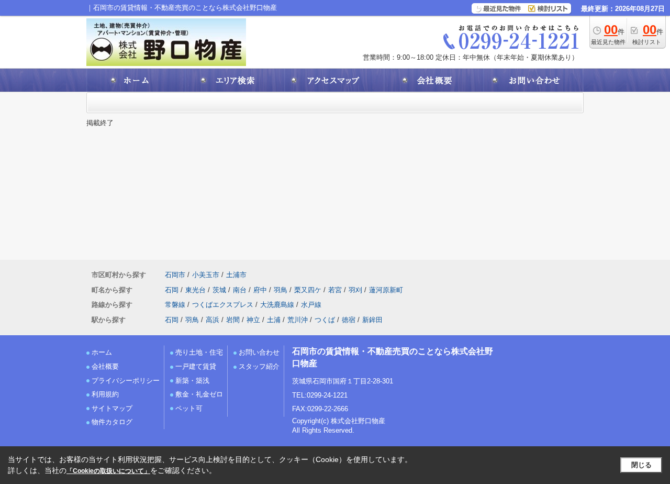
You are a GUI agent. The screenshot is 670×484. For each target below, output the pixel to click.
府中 (260, 290)
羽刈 (355, 290)
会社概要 (105, 366)
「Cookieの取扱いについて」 (108, 471)
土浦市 (236, 275)
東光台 (195, 290)
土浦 (274, 320)
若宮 (335, 290)
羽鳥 (280, 290)
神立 (253, 320)
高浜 (212, 320)
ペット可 (189, 408)
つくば (325, 320)
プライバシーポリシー (126, 380)
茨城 (219, 290)
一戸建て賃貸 (195, 366)
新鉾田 (372, 320)
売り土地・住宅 (199, 352)
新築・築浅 (192, 380)
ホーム (102, 352)
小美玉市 (205, 275)
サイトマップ (112, 408)
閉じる (641, 465)
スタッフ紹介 (259, 366)
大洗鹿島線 (277, 305)
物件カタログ (112, 422)
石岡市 (175, 275)
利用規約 (105, 394)
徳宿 (348, 320)
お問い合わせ (259, 352)
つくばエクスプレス (222, 305)
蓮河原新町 (386, 290)
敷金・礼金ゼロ (199, 394)
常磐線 (175, 305)
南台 (240, 290)
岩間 (233, 320)
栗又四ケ (307, 290)
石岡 (171, 290)
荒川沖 (297, 320)
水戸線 (311, 305)
